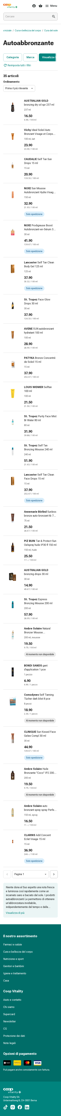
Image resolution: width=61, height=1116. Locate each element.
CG (5, 1028)
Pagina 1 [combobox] (19, 874)
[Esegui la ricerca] (54, 16)
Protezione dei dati (14, 1035)
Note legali (9, 1043)
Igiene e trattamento (14, 973)
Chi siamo (8, 1007)
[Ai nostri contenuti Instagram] (12, 1107)
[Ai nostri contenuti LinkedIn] (27, 1107)
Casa (6, 980)
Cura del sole (51, 30)
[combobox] (25, 16)
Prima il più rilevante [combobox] (16, 88)
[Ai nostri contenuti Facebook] (20, 1107)
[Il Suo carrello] (40, 6)
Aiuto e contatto (12, 999)
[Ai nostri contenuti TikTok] (5, 1107)
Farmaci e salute (12, 944)
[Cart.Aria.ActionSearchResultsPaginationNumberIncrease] (54, 874)
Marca (30, 57)
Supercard (9, 1014)
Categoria (13, 57)
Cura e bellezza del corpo (28, 30)
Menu (53, 5)
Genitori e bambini (13, 966)
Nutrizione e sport (13, 959)
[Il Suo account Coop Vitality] (33, 6)
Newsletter (9, 1021)
